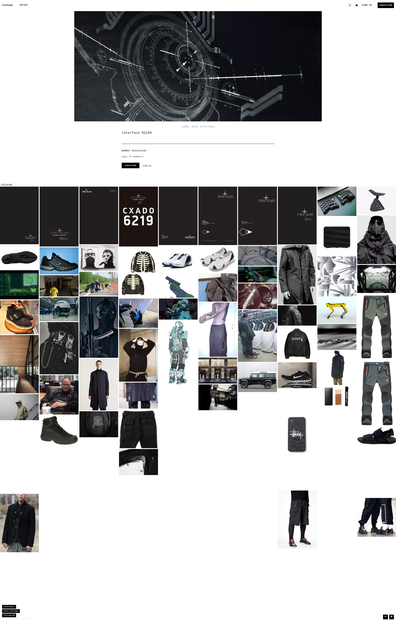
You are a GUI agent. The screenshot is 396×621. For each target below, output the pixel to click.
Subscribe (385, 5)
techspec (7, 5)
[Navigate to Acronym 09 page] (336, 538)
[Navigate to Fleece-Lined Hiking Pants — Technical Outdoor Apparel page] (376, 360)
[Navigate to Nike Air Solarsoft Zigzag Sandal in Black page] (376, 435)
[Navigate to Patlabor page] (178, 309)
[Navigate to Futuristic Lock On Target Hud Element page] (336, 458)
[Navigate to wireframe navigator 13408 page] (19, 284)
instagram (9, 615)
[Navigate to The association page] (217, 397)
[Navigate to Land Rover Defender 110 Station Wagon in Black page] (257, 377)
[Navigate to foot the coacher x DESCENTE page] (297, 563)
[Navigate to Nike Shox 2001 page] (257, 405)
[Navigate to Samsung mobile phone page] (257, 275)
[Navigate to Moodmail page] (376, 517)
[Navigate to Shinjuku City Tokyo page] (376, 550)
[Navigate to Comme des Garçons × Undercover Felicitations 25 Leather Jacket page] (297, 343)
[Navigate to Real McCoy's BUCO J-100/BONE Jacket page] (138, 272)
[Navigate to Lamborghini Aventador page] (98, 424)
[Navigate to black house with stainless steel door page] (257, 474)
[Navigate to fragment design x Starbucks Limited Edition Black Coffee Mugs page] (178, 426)
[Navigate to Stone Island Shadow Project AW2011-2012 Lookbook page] (98, 215)
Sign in (367, 5)
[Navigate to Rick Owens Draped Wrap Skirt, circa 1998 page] (217, 329)
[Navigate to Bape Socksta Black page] (217, 259)
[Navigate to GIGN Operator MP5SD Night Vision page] (98, 327)
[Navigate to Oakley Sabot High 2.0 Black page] (59, 430)
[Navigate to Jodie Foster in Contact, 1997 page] (257, 296)
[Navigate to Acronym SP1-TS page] (297, 520)
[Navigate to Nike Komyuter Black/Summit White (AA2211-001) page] (19, 317)
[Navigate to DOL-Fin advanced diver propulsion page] (297, 472)
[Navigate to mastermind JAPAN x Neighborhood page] (178, 502)
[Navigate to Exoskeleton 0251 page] (138, 533)
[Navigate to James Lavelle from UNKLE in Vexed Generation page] (297, 274)
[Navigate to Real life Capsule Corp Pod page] (59, 309)
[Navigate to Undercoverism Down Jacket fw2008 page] (257, 431)
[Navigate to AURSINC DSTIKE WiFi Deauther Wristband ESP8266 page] (138, 497)
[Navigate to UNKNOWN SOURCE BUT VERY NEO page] (257, 336)
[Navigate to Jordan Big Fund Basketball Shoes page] (138, 556)
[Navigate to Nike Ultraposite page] (98, 451)
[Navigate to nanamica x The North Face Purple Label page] (138, 462)
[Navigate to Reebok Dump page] (59, 260)
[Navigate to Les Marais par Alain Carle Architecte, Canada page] (19, 364)
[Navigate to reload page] (178, 285)
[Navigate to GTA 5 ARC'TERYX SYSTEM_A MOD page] (59, 285)
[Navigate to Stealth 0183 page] (59, 565)
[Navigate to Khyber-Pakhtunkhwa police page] (217, 484)
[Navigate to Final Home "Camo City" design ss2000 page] (336, 276)
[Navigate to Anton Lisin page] (138, 355)
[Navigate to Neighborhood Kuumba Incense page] (336, 396)
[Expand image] (32, 238)
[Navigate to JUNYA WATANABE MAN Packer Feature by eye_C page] (376, 239)
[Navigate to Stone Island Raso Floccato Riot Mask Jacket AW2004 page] (19, 407)
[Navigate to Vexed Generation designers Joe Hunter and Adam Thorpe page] (98, 258)
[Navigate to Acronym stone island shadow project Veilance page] (336, 368)
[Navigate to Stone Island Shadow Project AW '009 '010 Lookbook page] (217, 216)
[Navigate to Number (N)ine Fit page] (19, 523)
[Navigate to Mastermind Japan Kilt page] (138, 396)
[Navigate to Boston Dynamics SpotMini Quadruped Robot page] (336, 310)
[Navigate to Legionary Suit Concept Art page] (178, 352)
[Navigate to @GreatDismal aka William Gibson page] (59, 394)
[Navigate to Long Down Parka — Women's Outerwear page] (98, 517)
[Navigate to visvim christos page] (178, 535)
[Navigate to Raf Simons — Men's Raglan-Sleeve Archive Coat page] (98, 384)
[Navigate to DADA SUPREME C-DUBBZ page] (178, 259)
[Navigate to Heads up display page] (376, 279)
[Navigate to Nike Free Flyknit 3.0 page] (297, 375)
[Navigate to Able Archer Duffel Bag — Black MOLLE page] (257, 544)
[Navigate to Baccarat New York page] (217, 371)
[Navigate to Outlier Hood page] (178, 399)
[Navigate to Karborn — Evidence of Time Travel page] (336, 337)
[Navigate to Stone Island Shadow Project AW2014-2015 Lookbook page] (59, 217)
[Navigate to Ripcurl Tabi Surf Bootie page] (178, 464)
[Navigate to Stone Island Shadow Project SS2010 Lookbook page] (257, 216)
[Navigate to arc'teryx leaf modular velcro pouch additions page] (217, 287)
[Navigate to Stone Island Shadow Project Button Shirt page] (19, 440)
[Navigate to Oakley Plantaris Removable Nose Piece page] (376, 201)
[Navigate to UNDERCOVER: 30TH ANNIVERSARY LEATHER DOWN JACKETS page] (336, 427)
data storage (11, 611)
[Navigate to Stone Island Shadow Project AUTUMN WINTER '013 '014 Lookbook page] (178, 216)
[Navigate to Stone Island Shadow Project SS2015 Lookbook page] (138, 217)
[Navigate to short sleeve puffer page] (98, 484)
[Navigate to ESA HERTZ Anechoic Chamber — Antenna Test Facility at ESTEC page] (297, 402)
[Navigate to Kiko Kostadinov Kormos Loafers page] (19, 257)
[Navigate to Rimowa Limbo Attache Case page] (336, 236)
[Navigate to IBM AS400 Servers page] (336, 510)
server (23, 5)
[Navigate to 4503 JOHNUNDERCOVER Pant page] (138, 428)
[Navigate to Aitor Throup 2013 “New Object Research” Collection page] (217, 440)
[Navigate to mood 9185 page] (59, 459)
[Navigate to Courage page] (257, 517)
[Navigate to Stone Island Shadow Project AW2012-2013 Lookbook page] (19, 215)
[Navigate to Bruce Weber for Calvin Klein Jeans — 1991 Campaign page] (59, 348)
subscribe (131, 165)
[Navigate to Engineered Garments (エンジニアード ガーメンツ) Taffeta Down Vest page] (376, 471)
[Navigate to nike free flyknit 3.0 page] (336, 484)
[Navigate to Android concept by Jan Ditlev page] (59, 529)
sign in (147, 165)
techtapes (9, 607)
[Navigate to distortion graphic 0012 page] (19, 477)
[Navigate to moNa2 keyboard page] (336, 201)
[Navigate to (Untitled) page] (98, 284)
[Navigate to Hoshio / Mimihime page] (257, 256)
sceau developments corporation (15, 618)
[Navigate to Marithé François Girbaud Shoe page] (59, 490)
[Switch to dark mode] (356, 5)
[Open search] (349, 5)
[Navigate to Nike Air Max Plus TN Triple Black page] (98, 550)
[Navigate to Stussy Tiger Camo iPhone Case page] (297, 435)
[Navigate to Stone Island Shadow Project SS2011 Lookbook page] (297, 215)
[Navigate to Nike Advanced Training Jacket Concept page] (297, 315)
